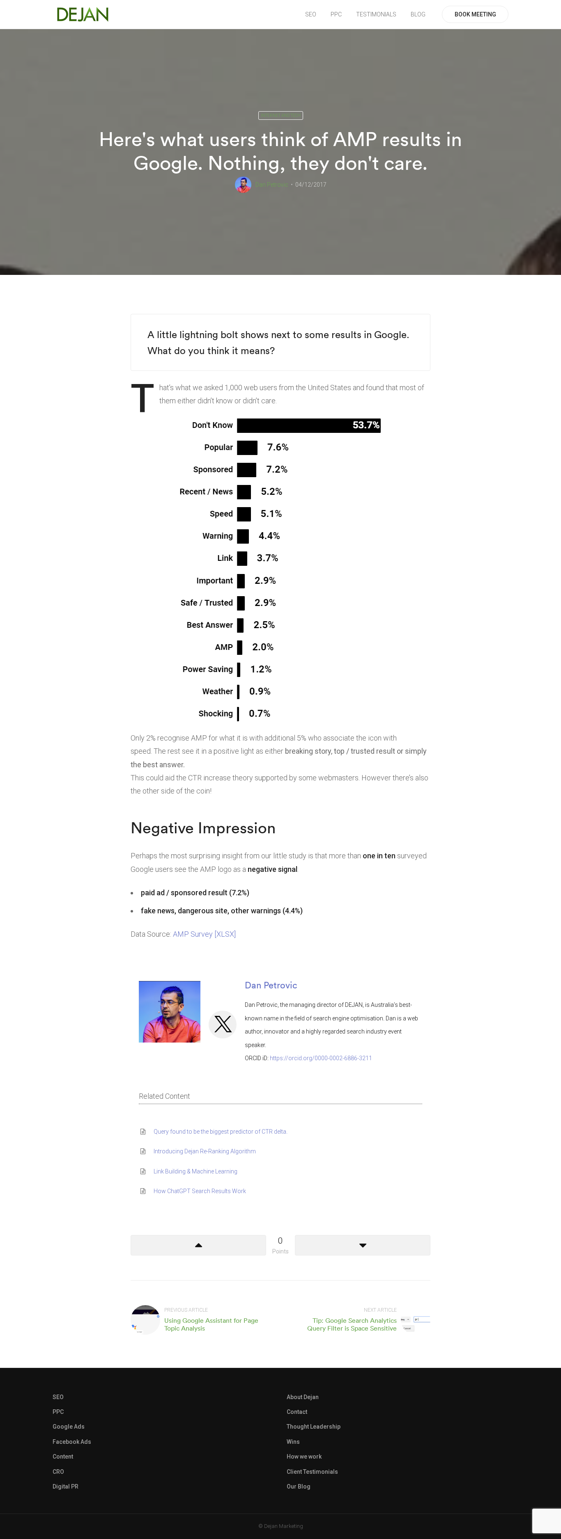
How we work (304, 1456)
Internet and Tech (281, 115)
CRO (58, 1471)
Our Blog (298, 1486)
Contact (297, 1412)
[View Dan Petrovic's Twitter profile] (223, 1024)
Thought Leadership (313, 1426)
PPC (336, 14)
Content (63, 1456)
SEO (310, 14)
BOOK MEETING (475, 14)
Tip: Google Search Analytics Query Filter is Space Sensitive (352, 1324)
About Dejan (303, 1397)
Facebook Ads (72, 1441)
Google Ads (69, 1426)
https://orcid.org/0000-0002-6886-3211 (321, 1058)
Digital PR (65, 1486)
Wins (293, 1441)
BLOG (418, 14)
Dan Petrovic (271, 184)
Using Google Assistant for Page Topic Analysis (211, 1324)
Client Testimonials (312, 1471)
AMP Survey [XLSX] (204, 934)
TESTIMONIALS (376, 14)
